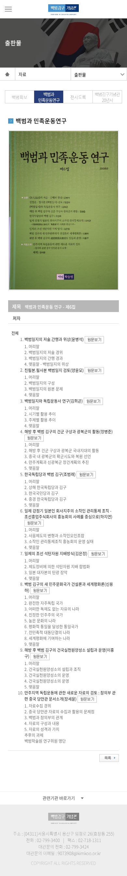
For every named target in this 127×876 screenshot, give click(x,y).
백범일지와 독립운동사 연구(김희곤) (53, 401)
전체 (15, 333)
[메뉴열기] (8, 9)
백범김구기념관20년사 (107, 97)
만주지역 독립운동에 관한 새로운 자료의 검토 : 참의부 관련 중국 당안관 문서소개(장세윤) (70, 696)
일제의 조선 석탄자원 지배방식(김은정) (55, 554)
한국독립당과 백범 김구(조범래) (50, 474)
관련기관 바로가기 (59, 798)
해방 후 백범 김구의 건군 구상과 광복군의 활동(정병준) (68, 432)
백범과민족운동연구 (49, 97)
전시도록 (78, 97)
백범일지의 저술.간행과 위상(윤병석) (54, 339)
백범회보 (19, 97)
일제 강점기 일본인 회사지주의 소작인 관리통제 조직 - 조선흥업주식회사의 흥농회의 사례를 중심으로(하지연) (68, 514)
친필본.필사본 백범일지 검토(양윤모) (54, 370)
